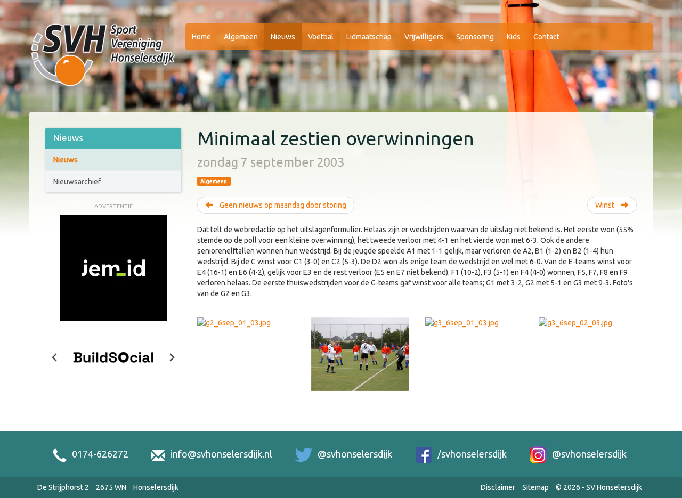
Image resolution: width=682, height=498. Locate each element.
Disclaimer (498, 487)
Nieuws (283, 36)
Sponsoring (475, 36)
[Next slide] (171, 357)
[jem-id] (113, 267)
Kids (514, 36)
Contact (546, 36)
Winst (605, 205)
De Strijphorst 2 (63, 487)
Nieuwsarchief (77, 181)
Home (201, 36)
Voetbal (321, 36)
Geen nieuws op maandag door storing (282, 205)
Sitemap (535, 487)
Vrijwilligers (423, 36)
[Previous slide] (55, 357)
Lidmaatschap (369, 36)
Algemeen (241, 36)
